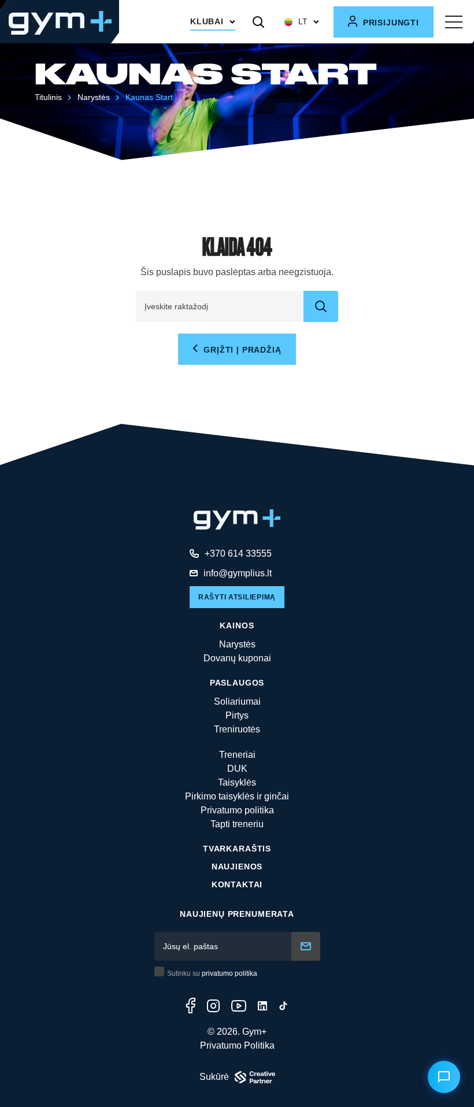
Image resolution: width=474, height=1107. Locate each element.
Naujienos (237, 866)
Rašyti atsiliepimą (237, 597)
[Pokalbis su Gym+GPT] (444, 1077)
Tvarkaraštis (237, 848)
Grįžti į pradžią (241, 349)
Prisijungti (389, 22)
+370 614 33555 (238, 553)
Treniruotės (237, 729)
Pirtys (237, 715)
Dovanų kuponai (237, 658)
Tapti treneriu (237, 824)
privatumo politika (229, 973)
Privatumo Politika (237, 1045)
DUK (237, 768)
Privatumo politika (237, 810)
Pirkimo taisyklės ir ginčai (237, 796)
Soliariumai (237, 701)
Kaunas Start (149, 97)
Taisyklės (237, 782)
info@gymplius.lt (237, 573)
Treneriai (237, 755)
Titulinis (48, 97)
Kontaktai (237, 884)
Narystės (237, 644)
